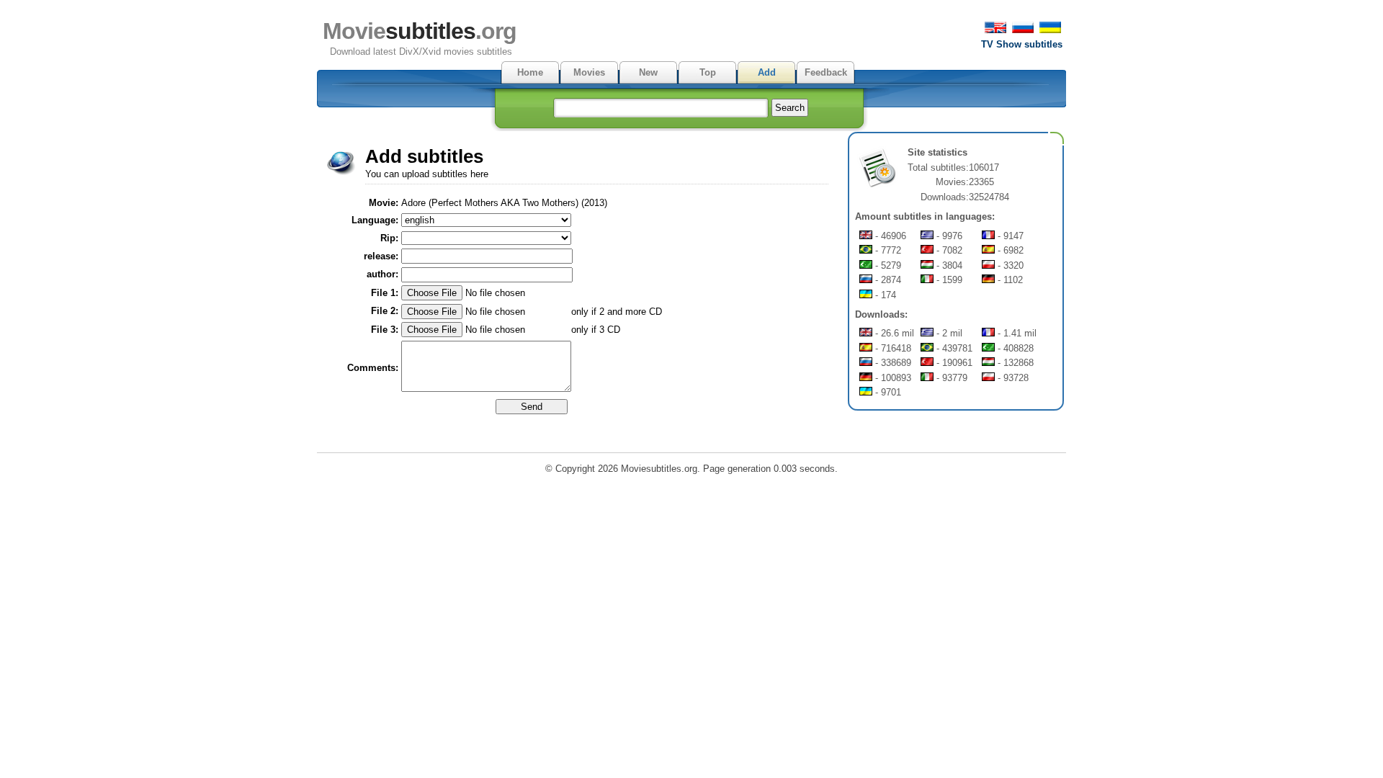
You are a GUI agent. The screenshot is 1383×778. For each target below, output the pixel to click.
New (648, 72)
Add (767, 72)
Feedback (826, 72)
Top (707, 72)
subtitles (419, 31)
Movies (589, 72)
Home (530, 72)
